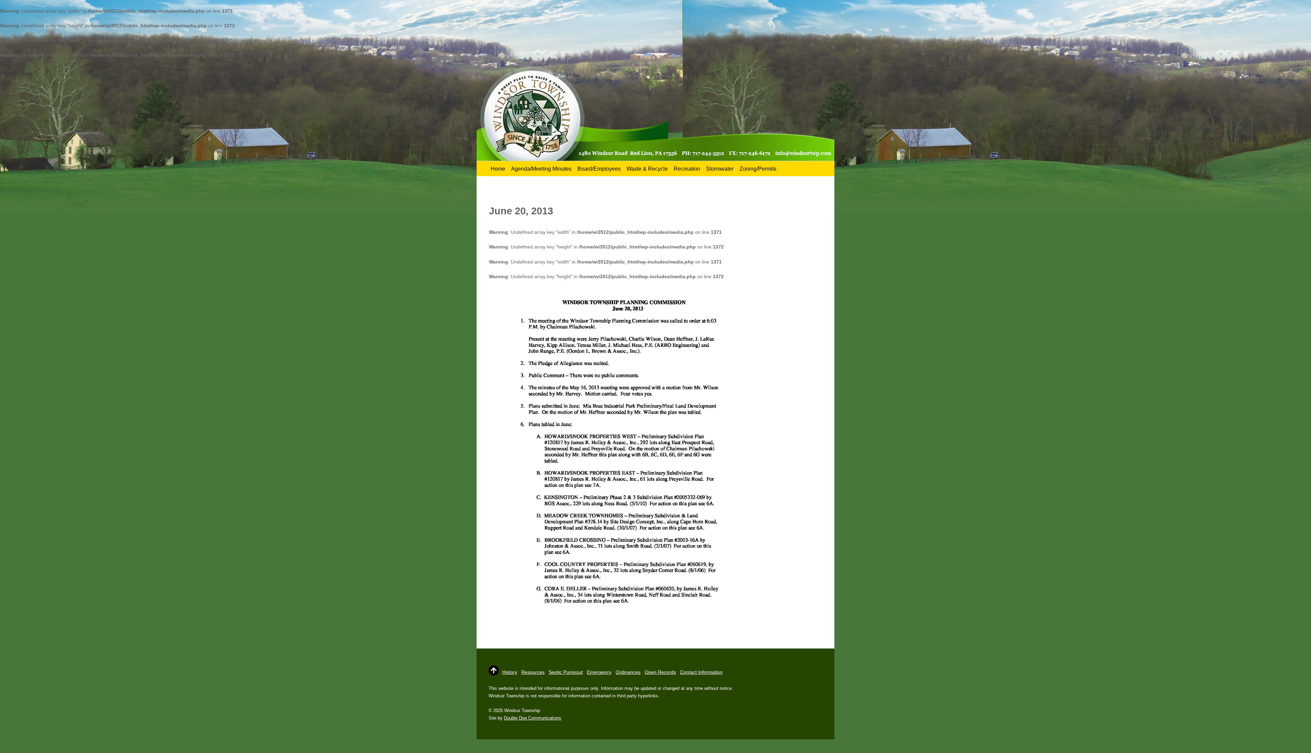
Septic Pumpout (566, 672)
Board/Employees (599, 169)
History (509, 672)
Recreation (687, 169)
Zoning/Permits (757, 169)
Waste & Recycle (647, 169)
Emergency (599, 672)
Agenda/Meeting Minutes (541, 169)
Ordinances (628, 672)
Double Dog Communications (532, 718)
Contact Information (701, 672)
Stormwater (720, 169)
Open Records (660, 672)
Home (498, 169)
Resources (533, 672)
